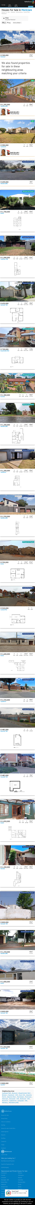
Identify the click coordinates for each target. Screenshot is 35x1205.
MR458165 (32, 752)
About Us (3, 1135)
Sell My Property (5, 1167)
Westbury (5, 1102)
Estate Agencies (4, 1131)
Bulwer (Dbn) (4, 1182)
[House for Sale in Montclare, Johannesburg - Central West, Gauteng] (17, 42)
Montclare (26, 9)
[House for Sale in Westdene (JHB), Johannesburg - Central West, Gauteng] (17, 940)
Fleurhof (20, 1177)
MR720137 (32, 78)
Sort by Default (17, 22)
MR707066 (32, 372)
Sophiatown (3, 146)
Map (9, 23)
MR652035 (32, 677)
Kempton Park (4, 1186)
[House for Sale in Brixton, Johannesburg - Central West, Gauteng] (17, 970)
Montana (20, 1173)
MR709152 (32, 326)
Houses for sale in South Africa (8, 1128)
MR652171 (32, 1053)
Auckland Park (4, 609)
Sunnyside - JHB (4, 777)
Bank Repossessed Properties (8, 1161)
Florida (19, 1184)
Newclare (3, 868)
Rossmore (5, 1101)
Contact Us (3, 1141)
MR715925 (32, 188)
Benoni (19, 1186)
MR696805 (32, 493)
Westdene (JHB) (4, 106)
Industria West (11, 1097)
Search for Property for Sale (7, 1164)
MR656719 (32, 988)
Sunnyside (3, 1177)
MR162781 (32, 798)
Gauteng (13, 12)
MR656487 (32, 1018)
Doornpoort (4, 1173)
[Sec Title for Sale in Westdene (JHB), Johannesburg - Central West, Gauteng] (17, 170)
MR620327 (32, 29)
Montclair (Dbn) (21, 1182)
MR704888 (32, 447)
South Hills (20, 1180)
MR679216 (32, 890)
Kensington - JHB (5, 1180)
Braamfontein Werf (5, 350)
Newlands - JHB (4, 305)
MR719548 (32, 118)
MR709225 (32, 280)
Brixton (2, 213)
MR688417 (32, 585)
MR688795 (32, 539)
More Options (9, 5)
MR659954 (32, 631)
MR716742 (32, 159)
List (5, 23)
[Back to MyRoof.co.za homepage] (26, 2)
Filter (7, 18)
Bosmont (3, 396)
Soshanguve (21, 1175)
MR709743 (32, 234)
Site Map (3, 1125)
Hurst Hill (3, 1084)
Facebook (3, 1148)
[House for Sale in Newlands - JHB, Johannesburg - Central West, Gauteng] (17, 905)
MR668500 (32, 929)
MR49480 (32, 844)
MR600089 (32, 706)
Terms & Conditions (5, 1121)
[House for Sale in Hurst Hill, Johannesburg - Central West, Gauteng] (17, 1068)
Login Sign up (16, 5)
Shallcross (3, 1184)
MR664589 (32, 958)
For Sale (3, 5)
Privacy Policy (4, 1118)
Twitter (2, 1144)
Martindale (20, 1097)
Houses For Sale (6, 12)
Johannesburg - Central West (23, 12)
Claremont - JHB (4, 259)
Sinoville (3, 1175)
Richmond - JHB (4, 731)
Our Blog (3, 1138)
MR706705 (32, 402)
